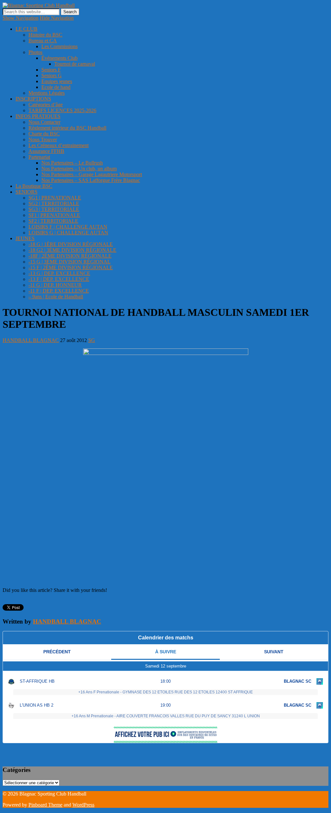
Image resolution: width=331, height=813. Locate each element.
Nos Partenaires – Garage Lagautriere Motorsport (91, 174)
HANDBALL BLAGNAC (31, 340)
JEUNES (25, 238)
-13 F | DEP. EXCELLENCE (58, 279)
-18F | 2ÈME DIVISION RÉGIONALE (70, 256)
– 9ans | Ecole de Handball (55, 296)
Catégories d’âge (45, 104)
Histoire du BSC (45, 34)
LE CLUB (26, 29)
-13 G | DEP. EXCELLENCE (59, 273)
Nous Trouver (42, 139)
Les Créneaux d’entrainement (58, 145)
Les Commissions (59, 46)
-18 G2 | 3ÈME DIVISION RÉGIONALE (72, 250)
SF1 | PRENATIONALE (54, 215)
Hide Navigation (57, 18)
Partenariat (39, 157)
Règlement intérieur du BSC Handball (67, 128)
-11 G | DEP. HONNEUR (55, 285)
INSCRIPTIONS (33, 99)
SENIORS (26, 192)
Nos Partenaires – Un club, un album (79, 168)
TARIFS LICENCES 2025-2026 (62, 110)
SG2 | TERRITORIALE (53, 203)
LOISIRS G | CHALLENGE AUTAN (68, 232)
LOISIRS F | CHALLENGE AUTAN (67, 227)
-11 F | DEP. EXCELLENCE (58, 291)
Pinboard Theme (45, 805)
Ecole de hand (55, 87)
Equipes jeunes (56, 81)
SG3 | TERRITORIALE (53, 209)
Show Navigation (20, 18)
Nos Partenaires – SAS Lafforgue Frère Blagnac (90, 180)
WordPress (83, 805)
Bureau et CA (42, 40)
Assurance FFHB (46, 151)
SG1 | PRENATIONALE (54, 197)
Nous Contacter (44, 122)
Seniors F (51, 69)
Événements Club (59, 58)
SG (91, 340)
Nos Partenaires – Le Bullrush (72, 163)
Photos (35, 52)
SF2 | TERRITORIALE (53, 221)
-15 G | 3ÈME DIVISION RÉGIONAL (69, 261)
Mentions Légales (46, 93)
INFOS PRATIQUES (38, 116)
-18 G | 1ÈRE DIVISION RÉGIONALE (70, 244)
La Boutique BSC (34, 186)
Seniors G (51, 75)
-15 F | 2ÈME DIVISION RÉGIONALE (70, 267)
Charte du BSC (44, 133)
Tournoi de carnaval (74, 64)
